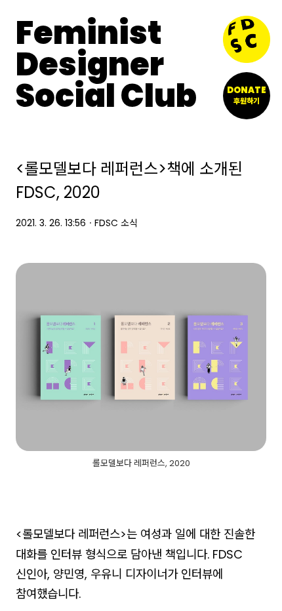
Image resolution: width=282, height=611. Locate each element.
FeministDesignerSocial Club (106, 65)
